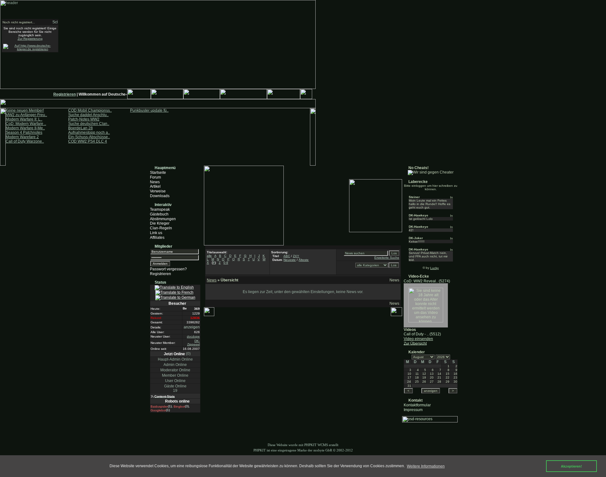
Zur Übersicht (415, 343)
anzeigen (192, 327)
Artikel (155, 186)
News (155, 182)
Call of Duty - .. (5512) (422, 334)
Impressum (413, 409)
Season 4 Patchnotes (24, 132)
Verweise (158, 191)
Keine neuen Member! (25, 110)
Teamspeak (160, 209)
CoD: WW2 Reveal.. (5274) (427, 281)
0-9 (225, 262)
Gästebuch (159, 214)
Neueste (289, 260)
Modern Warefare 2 (22, 137)
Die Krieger (159, 223)
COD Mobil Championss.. (90, 110)
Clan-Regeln (161, 228)
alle (209, 255)
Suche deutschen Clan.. (88, 123)
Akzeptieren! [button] (571, 466)
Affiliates (157, 237)
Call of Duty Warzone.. (25, 141)
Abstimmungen (163, 218)
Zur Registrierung (30, 38)
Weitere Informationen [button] (426, 466)
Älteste (304, 260)
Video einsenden (418, 339)
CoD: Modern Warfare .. (26, 123)
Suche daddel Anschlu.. (88, 115)
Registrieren (61, 94)
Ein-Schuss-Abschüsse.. (89, 137)
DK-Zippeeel (193, 342)
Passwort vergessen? (168, 269)
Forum (155, 177)
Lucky (434, 268)
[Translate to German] (175, 298)
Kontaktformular (417, 405)
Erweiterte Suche (386, 257)
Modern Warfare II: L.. (24, 119)
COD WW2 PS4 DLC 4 (87, 141)
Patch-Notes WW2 (83, 119)
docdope (193, 336)
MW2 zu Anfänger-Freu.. (26, 115)
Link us (156, 233)
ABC (286, 256)
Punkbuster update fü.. (149, 110)
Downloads (159, 196)
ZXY (296, 256)
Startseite (158, 172)
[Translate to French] (174, 293)
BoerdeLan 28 (80, 128)
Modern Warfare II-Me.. (25, 128)
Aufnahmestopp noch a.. (89, 132)
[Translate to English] (174, 288)
